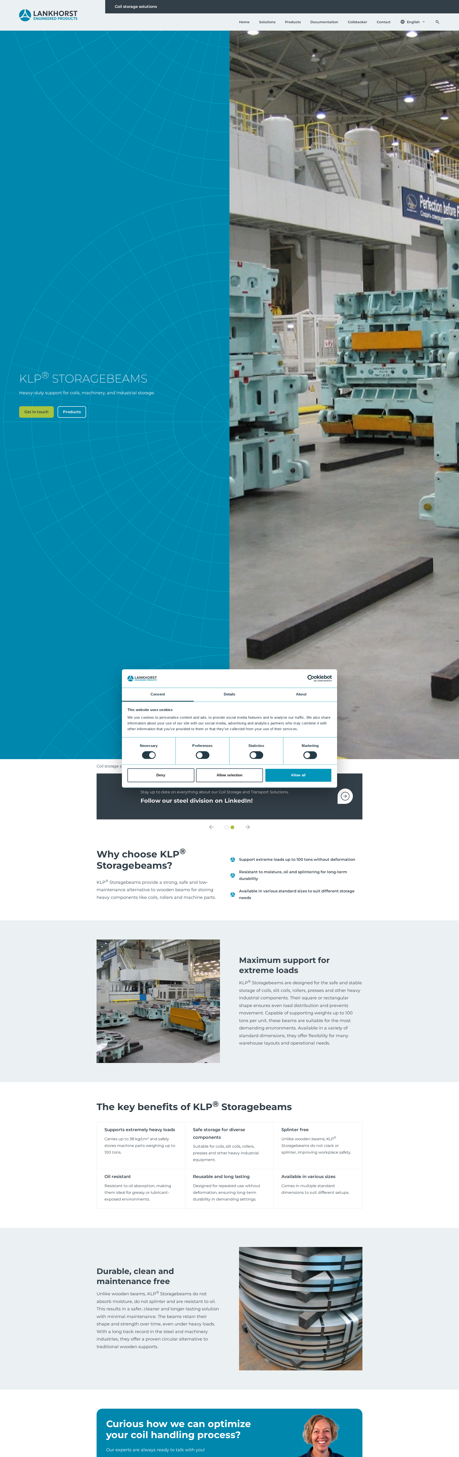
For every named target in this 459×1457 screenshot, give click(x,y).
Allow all (298, 775)
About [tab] (301, 694)
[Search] (437, 22)
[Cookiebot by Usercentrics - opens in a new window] (311, 678)
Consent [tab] (158, 694)
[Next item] (247, 827)
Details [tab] (229, 694)
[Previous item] (211, 827)
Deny (160, 775)
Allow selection (230, 775)
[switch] (202, 755)
